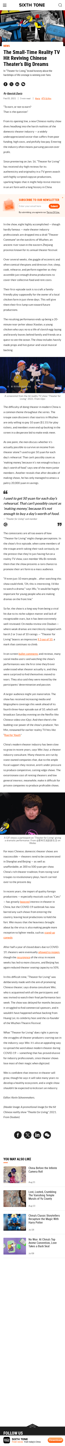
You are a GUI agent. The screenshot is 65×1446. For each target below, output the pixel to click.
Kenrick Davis (14, 93)
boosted (25, 901)
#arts (37, 98)
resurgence (23, 957)
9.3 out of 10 (45, 639)
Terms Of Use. (53, 212)
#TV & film (46, 98)
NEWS (6, 46)
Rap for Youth (12, 735)
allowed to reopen (48, 952)
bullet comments (28, 653)
